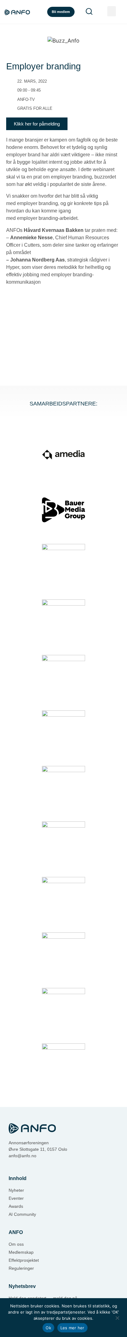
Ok (48, 1327)
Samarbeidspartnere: (63, 404)
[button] (111, 11)
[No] (117, 1317)
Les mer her (72, 1327)
